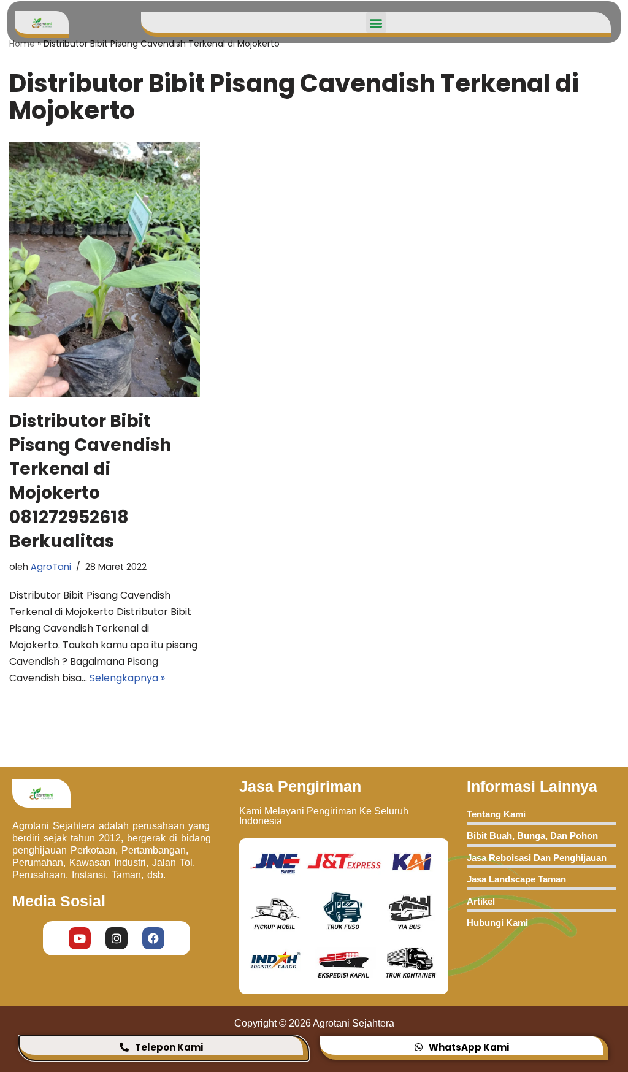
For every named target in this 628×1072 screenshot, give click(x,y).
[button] (376, 22)
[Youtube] (80, 938)
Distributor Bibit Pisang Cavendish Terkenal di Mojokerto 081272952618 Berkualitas (90, 481)
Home (22, 43)
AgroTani (51, 567)
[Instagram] (116, 938)
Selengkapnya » (127, 678)
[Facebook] (153, 938)
